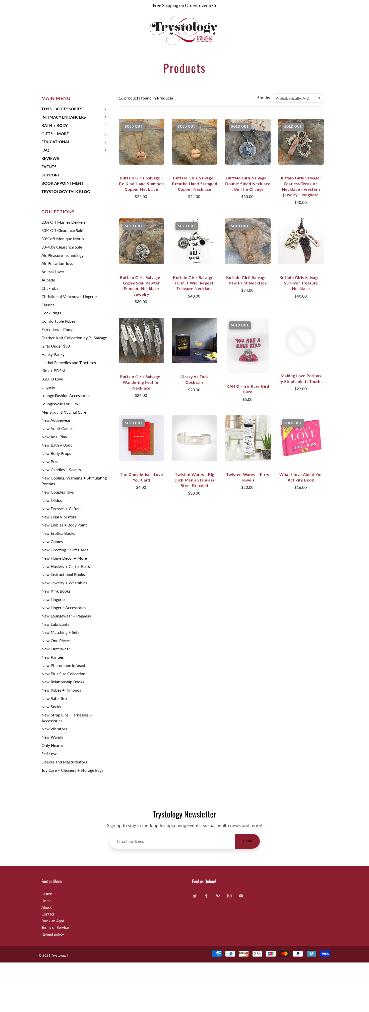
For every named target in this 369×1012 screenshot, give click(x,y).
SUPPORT (50, 174)
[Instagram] (229, 896)
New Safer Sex (54, 698)
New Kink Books (56, 591)
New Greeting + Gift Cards (64, 549)
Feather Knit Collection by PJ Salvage (74, 337)
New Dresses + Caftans (61, 508)
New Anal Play (54, 436)
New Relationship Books (62, 681)
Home (46, 901)
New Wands (52, 737)
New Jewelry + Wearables (64, 582)
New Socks (51, 706)
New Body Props (56, 453)
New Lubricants (55, 624)
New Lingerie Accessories (63, 607)
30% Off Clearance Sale (62, 230)
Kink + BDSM (53, 370)
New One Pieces (56, 640)
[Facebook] (206, 896)
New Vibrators (54, 728)
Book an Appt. (53, 921)
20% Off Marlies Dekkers (63, 222)
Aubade (48, 279)
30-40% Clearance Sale (61, 247)
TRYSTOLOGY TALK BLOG (65, 191)
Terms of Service (55, 927)
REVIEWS (50, 158)
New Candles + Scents (61, 469)
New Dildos (51, 500)
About (46, 907)
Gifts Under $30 (55, 346)
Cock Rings (51, 312)
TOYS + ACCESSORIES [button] (61, 109)
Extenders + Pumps (58, 329)
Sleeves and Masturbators (64, 761)
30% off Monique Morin (62, 238)
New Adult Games (57, 428)
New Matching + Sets (60, 632)
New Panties (52, 657)
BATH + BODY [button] (54, 126)
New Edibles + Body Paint (64, 524)
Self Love (49, 753)
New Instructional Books (63, 574)
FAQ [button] (49, 151)
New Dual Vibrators (58, 516)
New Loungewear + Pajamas (66, 615)
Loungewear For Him (59, 403)
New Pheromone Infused (63, 665)
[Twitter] (194, 896)
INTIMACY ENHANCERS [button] (63, 118)
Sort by (263, 97)
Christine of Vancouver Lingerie (69, 296)
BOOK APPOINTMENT (62, 183)
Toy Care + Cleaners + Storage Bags (72, 770)
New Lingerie (53, 599)
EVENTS (48, 166)
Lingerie (48, 387)
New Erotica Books (58, 533)
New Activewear (56, 420)
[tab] (74, 109)
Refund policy (52, 934)
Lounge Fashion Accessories (65, 395)
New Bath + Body (56, 445)
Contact (47, 914)
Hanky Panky (53, 354)
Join (247, 841)
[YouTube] (240, 896)
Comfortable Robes (58, 321)
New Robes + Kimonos (61, 690)
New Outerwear (55, 648)
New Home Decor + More (64, 558)
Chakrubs (49, 288)
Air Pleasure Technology (62, 255)
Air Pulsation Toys (57, 263)
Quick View (141, 141)
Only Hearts (52, 745)
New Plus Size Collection (63, 673)
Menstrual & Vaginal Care (63, 412)
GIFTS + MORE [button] (55, 134)
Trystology (59, 955)
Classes (47, 304)
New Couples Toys (57, 492)
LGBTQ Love (52, 378)
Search (46, 894)
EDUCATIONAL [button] (55, 142)
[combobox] (299, 98)
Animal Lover (52, 271)
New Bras (49, 461)
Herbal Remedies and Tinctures (68, 362)
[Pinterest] (217, 896)
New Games (52, 541)
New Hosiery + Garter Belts (65, 566)
